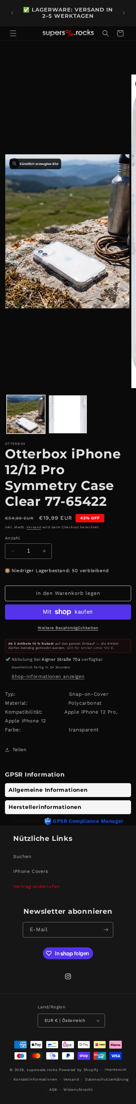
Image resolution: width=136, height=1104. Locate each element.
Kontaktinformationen (35, 1079)
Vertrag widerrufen (36, 886)
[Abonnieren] (105, 929)
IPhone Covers (30, 871)
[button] (13, 33)
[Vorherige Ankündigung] (12, 13)
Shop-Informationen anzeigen (48, 676)
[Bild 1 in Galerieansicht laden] (26, 414)
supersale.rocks (42, 1070)
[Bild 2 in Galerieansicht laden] (68, 414)
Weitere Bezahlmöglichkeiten (68, 628)
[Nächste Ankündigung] (124, 13)
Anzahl (12, 538)
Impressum (115, 1069)
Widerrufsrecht (78, 1090)
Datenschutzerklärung (107, 1079)
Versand (33, 527)
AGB (53, 1090)
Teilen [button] (20, 749)
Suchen (22, 856)
